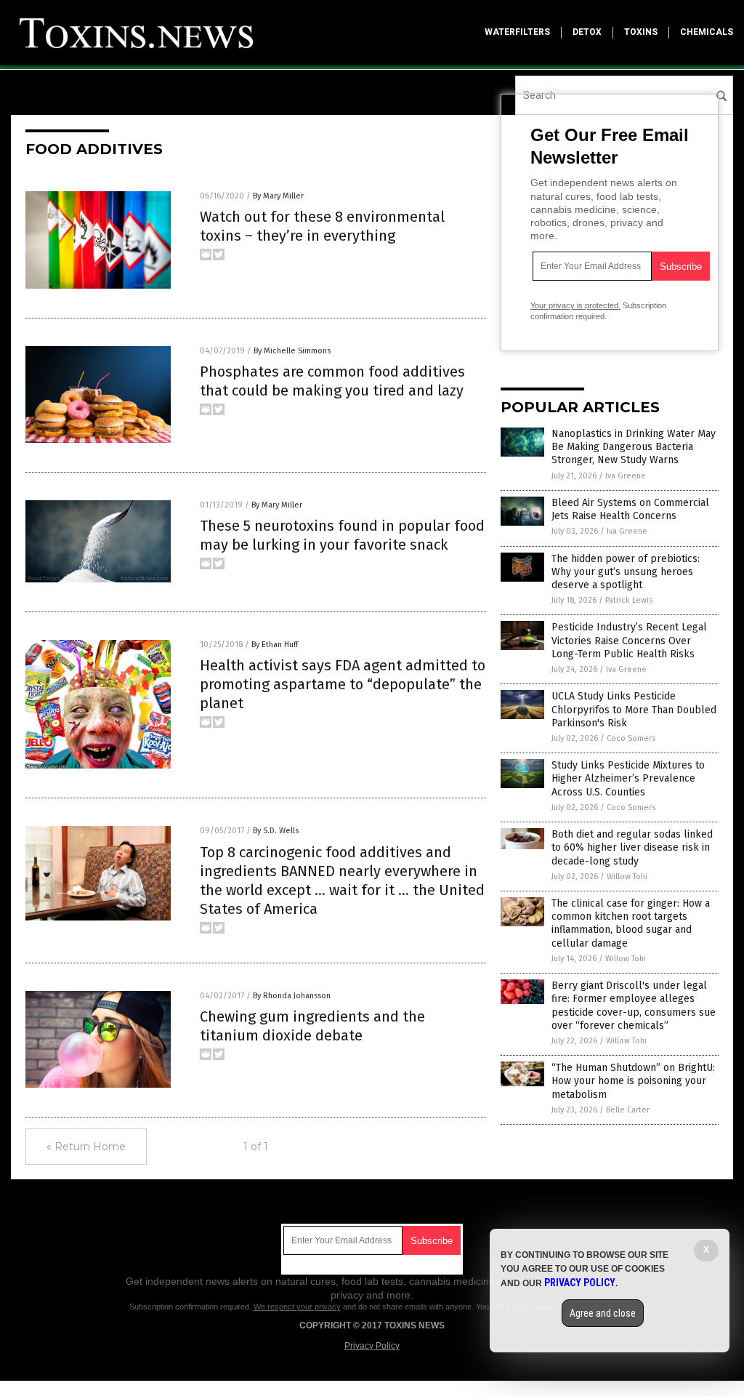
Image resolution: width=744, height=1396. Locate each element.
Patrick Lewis (628, 600)
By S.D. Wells (276, 830)
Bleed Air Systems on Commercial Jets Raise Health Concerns (630, 509)
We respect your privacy (297, 1306)
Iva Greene (625, 476)
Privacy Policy (372, 1346)
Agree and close (603, 1313)
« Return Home (86, 1146)
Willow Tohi (627, 876)
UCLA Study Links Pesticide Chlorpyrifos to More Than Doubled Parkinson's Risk (633, 709)
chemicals (706, 32)
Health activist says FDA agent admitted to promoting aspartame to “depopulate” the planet (342, 684)
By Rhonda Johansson (292, 995)
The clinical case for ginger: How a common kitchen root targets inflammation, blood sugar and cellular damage (630, 923)
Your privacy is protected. (575, 305)
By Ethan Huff (274, 644)
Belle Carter (628, 1110)
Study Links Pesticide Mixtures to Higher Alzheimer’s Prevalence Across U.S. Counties (628, 778)
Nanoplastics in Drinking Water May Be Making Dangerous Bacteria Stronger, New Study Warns (633, 447)
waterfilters (517, 32)
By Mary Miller (278, 196)
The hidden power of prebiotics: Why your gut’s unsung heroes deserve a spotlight (625, 572)
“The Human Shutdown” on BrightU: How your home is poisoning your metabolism (633, 1081)
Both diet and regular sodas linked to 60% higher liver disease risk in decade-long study (632, 847)
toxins (641, 32)
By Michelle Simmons (292, 351)
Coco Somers (631, 738)
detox (587, 32)
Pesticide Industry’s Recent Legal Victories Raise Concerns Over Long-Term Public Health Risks (629, 640)
